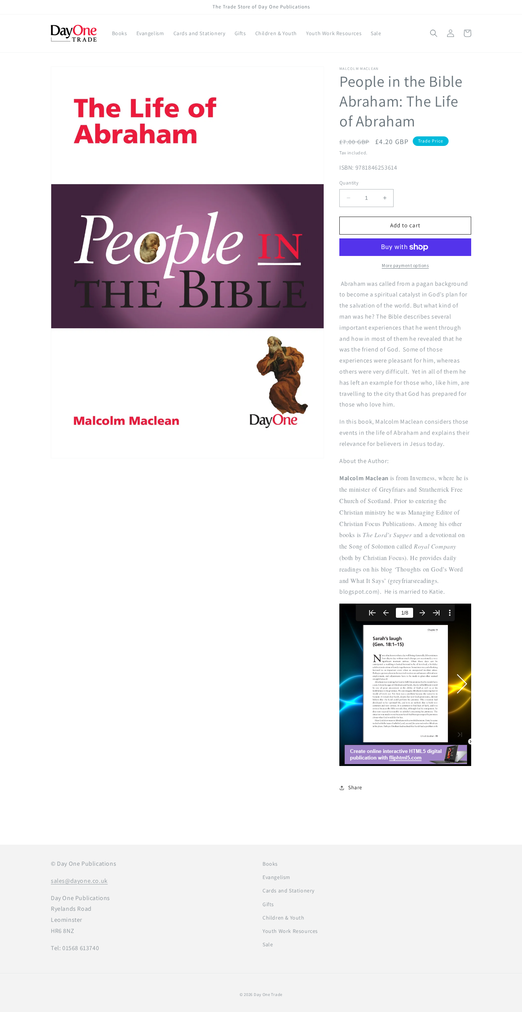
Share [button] (355, 787)
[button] (433, 33)
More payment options (405, 265)
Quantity (348, 183)
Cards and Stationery (288, 890)
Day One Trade (268, 994)
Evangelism (276, 877)
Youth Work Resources (290, 931)
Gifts (268, 904)
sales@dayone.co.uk (79, 881)
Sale (268, 944)
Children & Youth (284, 917)
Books (270, 863)
